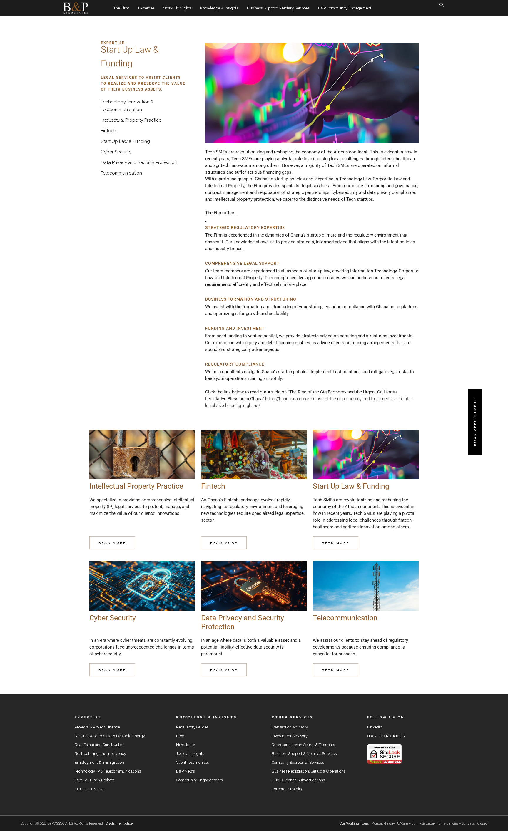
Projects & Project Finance (97, 727)
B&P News (185, 771)
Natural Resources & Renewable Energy (110, 736)
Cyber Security (116, 152)
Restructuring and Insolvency (100, 753)
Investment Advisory (290, 736)
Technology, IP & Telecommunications (108, 771)
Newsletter (185, 745)
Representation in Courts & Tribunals (303, 745)
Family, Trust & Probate (95, 780)
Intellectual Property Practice (131, 120)
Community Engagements (199, 780)
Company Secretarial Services (298, 762)
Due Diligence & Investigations (298, 780)
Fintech (108, 130)
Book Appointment (475, 422)
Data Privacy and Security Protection (139, 162)
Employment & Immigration (99, 762)
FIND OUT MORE (90, 789)
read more (112, 543)
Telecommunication (121, 173)
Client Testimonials (192, 762)
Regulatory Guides (192, 727)
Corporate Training (288, 789)
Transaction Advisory (290, 727)
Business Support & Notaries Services (304, 753)
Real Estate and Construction (100, 745)
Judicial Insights (190, 753)
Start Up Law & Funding (125, 141)
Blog (180, 736)
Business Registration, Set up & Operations (308, 771)
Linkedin (374, 727)
